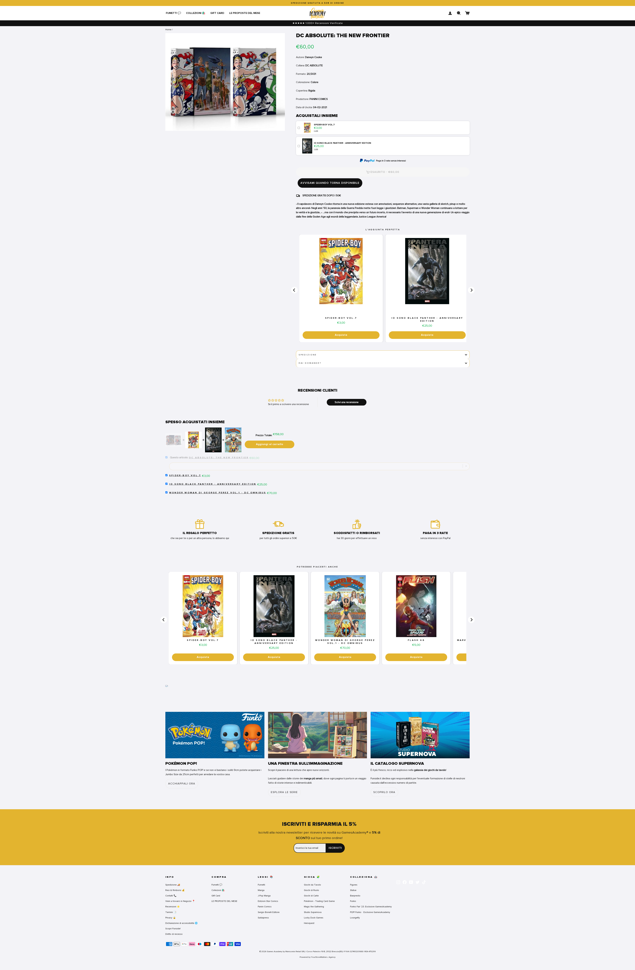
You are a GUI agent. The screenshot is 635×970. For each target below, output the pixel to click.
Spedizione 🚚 (172, 885)
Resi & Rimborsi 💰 (175, 890)
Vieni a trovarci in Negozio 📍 (180, 901)
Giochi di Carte (311, 895)
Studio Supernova (312, 912)
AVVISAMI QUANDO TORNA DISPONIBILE (330, 182)
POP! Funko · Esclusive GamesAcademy (370, 912)
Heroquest (309, 923)
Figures (353, 885)
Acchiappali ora (181, 783)
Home (168, 29)
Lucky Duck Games (313, 917)
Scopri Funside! (173, 928)
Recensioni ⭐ (172, 906)
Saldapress (263, 917)
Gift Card (217, 13)
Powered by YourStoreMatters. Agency (318, 957)
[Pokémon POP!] (214, 735)
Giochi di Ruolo (311, 890)
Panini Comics (265, 906)
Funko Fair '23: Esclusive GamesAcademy (371, 906)
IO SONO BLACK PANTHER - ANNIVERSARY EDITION (427, 319)
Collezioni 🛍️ (195, 13)
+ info (316, 131)
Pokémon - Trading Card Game (319, 901)
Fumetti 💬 (173, 13)
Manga (261, 890)
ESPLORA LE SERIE (284, 792)
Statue (353, 890)
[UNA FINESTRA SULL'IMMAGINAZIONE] (317, 735)
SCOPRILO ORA (384, 792)
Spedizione (308, 355)
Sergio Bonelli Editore (268, 912)
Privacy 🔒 (170, 917)
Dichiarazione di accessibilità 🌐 (181, 923)
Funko (353, 901)
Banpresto (355, 895)
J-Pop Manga (264, 895)
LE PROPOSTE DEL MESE (244, 13)
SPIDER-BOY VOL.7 (341, 318)
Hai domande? (310, 363)
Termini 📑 (170, 912)
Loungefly (355, 917)
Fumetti (261, 885)
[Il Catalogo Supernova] (420, 735)
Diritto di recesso (174, 934)
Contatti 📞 (170, 895)
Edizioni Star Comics (268, 901)
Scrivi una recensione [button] (347, 402)
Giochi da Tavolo (312, 885)
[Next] (471, 290)
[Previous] (294, 290)
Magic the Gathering (314, 906)
